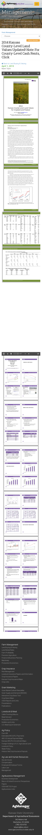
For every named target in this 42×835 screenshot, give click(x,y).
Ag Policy (6, 730)
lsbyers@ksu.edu (21, 827)
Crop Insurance (8, 668)
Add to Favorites (33, 40)
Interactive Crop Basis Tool (11, 695)
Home (4, 17)
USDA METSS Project (9, 786)
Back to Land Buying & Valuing (14, 64)
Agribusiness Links (8, 789)
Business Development (10, 779)
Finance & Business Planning (12, 658)
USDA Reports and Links (10, 701)
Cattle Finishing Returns (10, 714)
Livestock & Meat (9, 711)
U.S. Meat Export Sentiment (11, 725)
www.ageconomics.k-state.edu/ (21, 830)
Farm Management (16, 17)
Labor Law (5, 768)
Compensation (7, 762)
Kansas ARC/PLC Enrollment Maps (14, 741)
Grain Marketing (8, 687)
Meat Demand (6, 717)
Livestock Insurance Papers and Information (17, 674)
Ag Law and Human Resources (15, 757)
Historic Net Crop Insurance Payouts (14, 751)
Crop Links (5, 682)
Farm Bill (5, 733)
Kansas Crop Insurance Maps (12, 679)
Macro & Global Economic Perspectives (16, 781)
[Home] (9, 3)
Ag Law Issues (7, 760)
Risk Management (8, 671)
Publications (6, 706)
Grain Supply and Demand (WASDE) (14, 693)
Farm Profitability (8, 653)
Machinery (5, 660)
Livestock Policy (7, 746)
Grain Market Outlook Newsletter (13, 690)
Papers (4, 784)
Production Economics (10, 663)
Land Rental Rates (8, 650)
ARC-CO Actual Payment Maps (12, 738)
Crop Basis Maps (8, 698)
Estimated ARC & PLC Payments (13, 736)
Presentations (7, 703)
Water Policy (6, 749)
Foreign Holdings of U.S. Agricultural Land (16, 744)
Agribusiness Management (13, 776)
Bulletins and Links (8, 722)
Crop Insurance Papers (10, 677)
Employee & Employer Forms (12, 765)
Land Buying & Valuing (12, 19)
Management (6, 770)
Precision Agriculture (9, 655)
